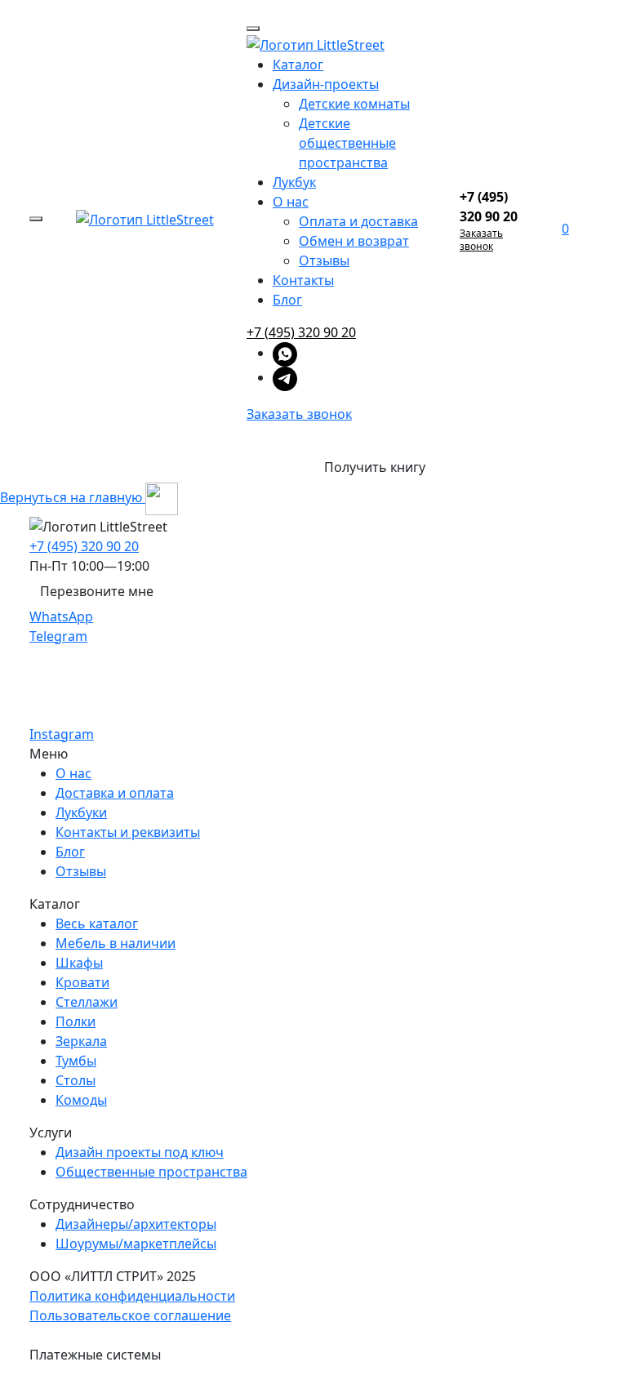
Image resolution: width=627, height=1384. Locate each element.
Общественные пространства (151, 1172)
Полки (76, 1021)
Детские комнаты (354, 104)
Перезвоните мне (96, 591)
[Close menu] (253, 28)
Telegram (58, 636)
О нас (291, 202)
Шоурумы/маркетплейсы (136, 1244)
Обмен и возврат (354, 241)
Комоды (81, 1100)
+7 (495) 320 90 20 (301, 332)
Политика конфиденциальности (132, 1296)
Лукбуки (81, 812)
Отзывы (324, 260)
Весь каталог (97, 923)
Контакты (303, 280)
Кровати (82, 982)
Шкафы (79, 963)
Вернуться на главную (72, 497)
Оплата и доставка (358, 221)
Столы (76, 1080)
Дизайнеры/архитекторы (136, 1224)
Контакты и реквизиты (128, 832)
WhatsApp (61, 616)
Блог (287, 300)
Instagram (61, 734)
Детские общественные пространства (347, 142)
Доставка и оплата (115, 793)
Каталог (298, 64)
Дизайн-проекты (326, 84)
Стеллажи (87, 1002)
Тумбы (76, 1061)
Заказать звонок (299, 414)
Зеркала (81, 1041)
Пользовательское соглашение (130, 1315)
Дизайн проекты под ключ (140, 1152)
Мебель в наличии (116, 943)
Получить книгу (374, 467)
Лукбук (294, 182)
